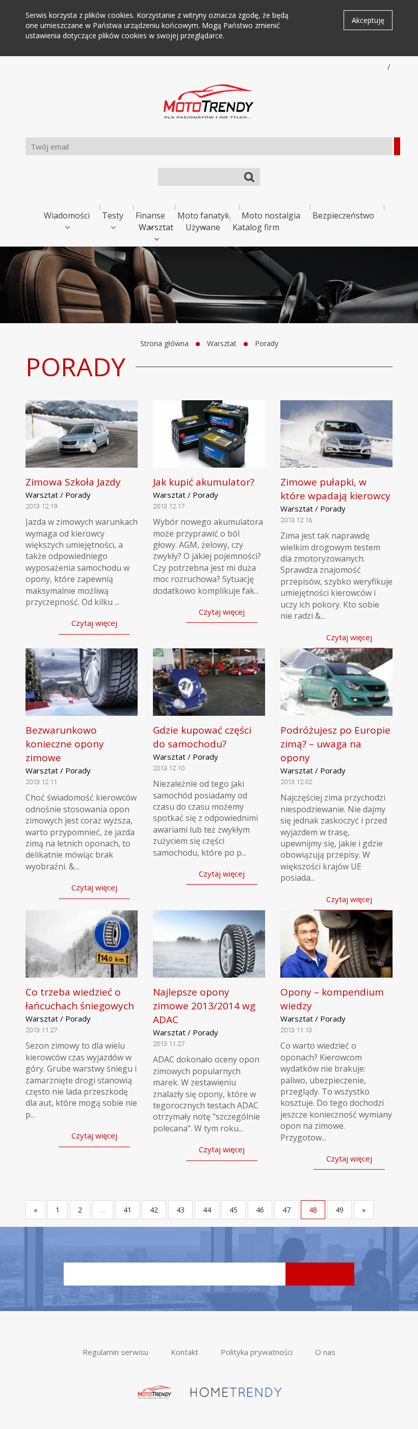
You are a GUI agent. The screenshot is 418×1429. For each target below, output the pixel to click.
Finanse (150, 215)
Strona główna (164, 343)
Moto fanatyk (203, 215)
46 (260, 1210)
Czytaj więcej (94, 623)
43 (180, 1210)
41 (127, 1210)
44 (207, 1210)
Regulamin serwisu (115, 1352)
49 (339, 1210)
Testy (112, 215)
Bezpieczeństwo (343, 215)
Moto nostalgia (271, 215)
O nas (325, 1352)
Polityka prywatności (257, 1352)
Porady (266, 343)
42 (154, 1210)
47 (286, 1210)
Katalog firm (255, 227)
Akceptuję (368, 20)
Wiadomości (67, 215)
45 (233, 1210)
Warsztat (156, 227)
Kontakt (184, 1352)
